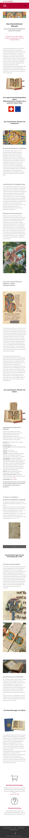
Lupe (13, 36)
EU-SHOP (17, 794)
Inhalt (14, 477)
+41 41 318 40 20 (8, 1)
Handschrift (8, 36)
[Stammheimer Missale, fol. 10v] (14, 144)
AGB (14, 828)
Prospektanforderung (14, 39)
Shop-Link (21, 38)
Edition (16, 36)
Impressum (21, 828)
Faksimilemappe (14, 38)
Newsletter (13, 829)
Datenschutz (7, 828)
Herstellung (7, 38)
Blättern (21, 36)
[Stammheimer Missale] (14, 91)
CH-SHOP (12, 794)
